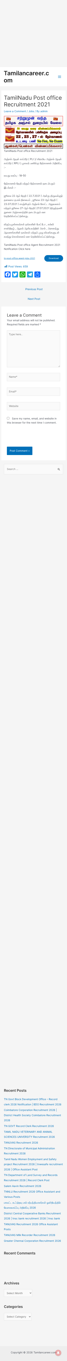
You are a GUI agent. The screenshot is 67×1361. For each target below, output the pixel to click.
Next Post (34, 299)
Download (54, 258)
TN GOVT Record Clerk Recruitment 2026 (29, 1126)
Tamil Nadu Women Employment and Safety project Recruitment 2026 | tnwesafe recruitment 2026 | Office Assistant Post (33, 1164)
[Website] (33, 406)
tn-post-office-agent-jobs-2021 (19, 258)
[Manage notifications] (58, 1353)
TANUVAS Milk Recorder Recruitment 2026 (29, 1235)
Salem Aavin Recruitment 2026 (22, 1186)
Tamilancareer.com (26, 77)
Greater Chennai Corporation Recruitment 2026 (32, 1240)
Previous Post (34, 289)
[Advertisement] (33, 33)
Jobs (31, 111)
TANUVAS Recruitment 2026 (21, 1142)
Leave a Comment (15, 111)
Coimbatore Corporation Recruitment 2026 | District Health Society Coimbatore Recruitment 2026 (32, 1115)
